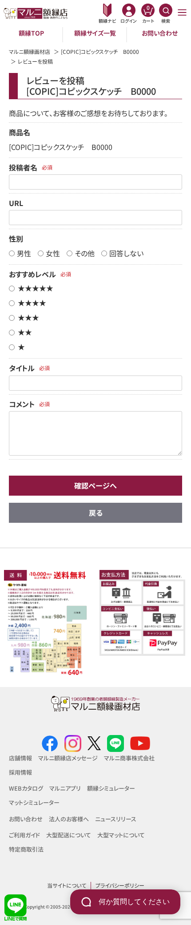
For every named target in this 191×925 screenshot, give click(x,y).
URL (16, 203)
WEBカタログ (26, 788)
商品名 (19, 132)
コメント (22, 404)
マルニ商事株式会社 (129, 758)
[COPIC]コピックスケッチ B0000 (100, 51)
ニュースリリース (115, 819)
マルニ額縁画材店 (29, 51)
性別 (16, 238)
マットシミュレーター (34, 802)
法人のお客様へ (69, 819)
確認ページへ (95, 485)
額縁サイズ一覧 (95, 32)
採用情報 (20, 772)
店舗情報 (20, 758)
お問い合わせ (160, 32)
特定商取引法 (26, 849)
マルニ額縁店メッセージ (68, 758)
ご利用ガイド (24, 835)
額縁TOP (31, 32)
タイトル (22, 368)
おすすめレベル (32, 274)
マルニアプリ (65, 788)
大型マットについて (121, 835)
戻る (96, 512)
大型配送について (68, 835)
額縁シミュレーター (111, 788)
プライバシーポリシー (120, 885)
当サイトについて (66, 885)
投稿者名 (23, 167)
